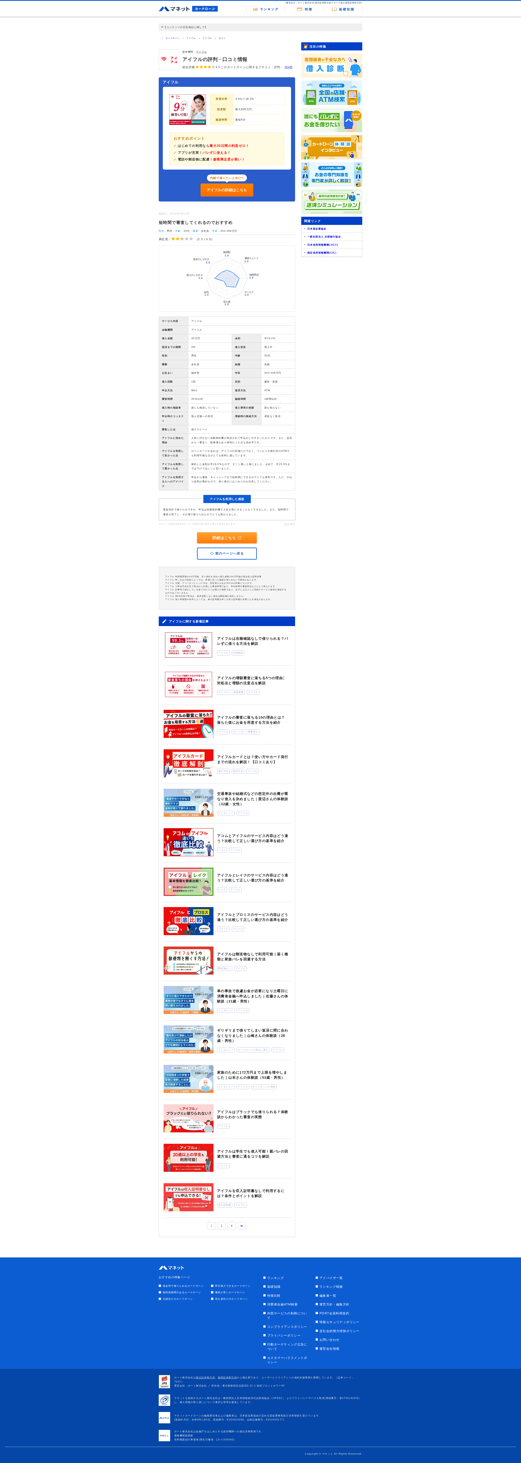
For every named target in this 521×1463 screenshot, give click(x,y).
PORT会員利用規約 (334, 1313)
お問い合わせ (329, 1339)
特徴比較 (274, 1295)
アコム (222, 850)
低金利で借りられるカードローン (183, 1285)
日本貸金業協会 (316, 228)
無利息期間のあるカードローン (182, 1292)
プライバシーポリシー (284, 1335)
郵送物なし (224, 968)
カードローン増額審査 (231, 692)
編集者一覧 (328, 1295)
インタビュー (225, 813)
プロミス (223, 929)
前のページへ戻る (229, 553)
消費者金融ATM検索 (282, 1304)
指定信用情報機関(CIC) (321, 252)
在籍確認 (238, 652)
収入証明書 (224, 1205)
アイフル (191, 38)
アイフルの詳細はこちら (227, 190)
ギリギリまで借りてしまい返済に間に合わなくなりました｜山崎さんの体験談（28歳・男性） (252, 1035)
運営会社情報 (329, 1348)
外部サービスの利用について (287, 1316)
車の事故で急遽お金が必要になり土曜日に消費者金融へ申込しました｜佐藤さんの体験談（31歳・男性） (252, 996)
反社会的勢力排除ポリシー (340, 1331)
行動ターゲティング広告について (287, 1347)
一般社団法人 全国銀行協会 (324, 236)
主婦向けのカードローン (178, 1298)
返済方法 (238, 771)
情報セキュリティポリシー (340, 1322)
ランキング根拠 (331, 1286)
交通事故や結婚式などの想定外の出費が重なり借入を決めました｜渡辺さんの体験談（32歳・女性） (252, 799)
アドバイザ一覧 (331, 1278)
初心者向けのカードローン (231, 1298)
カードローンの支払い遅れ (253, 1050)
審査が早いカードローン (230, 1292)
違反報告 (289, 524)
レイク (222, 889)
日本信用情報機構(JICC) (322, 244)
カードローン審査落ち (245, 731)
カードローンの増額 (264, 1086)
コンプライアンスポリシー (287, 1326)
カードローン (173, 38)
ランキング (275, 1278)
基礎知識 (274, 1286)
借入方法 (223, 771)
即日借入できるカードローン (233, 1285)
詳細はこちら (224, 538)
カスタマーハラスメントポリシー (287, 1360)
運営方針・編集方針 (335, 1304)
